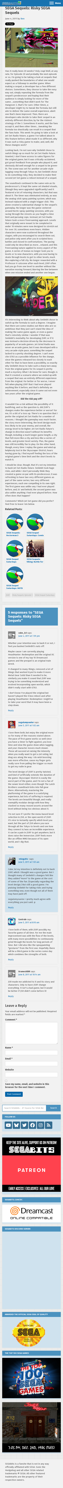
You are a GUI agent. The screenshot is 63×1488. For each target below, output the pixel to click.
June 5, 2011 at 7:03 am (28, 862)
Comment (11, 1019)
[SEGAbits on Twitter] (24, 1125)
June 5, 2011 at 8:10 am (28, 922)
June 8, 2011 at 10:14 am (29, 974)
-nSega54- (23, 859)
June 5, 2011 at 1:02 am (28, 725)
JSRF (8, 595)
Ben (22, 18)
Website (9, 1069)
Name (9, 1047)
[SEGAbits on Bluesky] (16, 1125)
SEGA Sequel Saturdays (45, 595)
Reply (11, 710)
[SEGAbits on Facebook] (32, 1125)
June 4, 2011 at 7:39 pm (29, 636)
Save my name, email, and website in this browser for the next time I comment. (27, 1086)
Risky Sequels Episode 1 (22, 595)
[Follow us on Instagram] (40, 1125)
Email (8, 1058)
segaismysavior (26, 722)
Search (53, 1108)
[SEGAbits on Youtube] (8, 1125)
